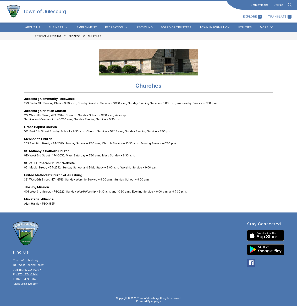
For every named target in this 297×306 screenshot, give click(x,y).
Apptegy (156, 301)
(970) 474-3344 (27, 274)
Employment (259, 5)
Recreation (114, 27)
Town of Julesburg (48, 36)
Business (55, 27)
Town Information (215, 27)
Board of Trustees (176, 27)
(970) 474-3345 (26, 279)
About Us (32, 27)
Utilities (278, 5)
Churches (94, 36)
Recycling (145, 27)
